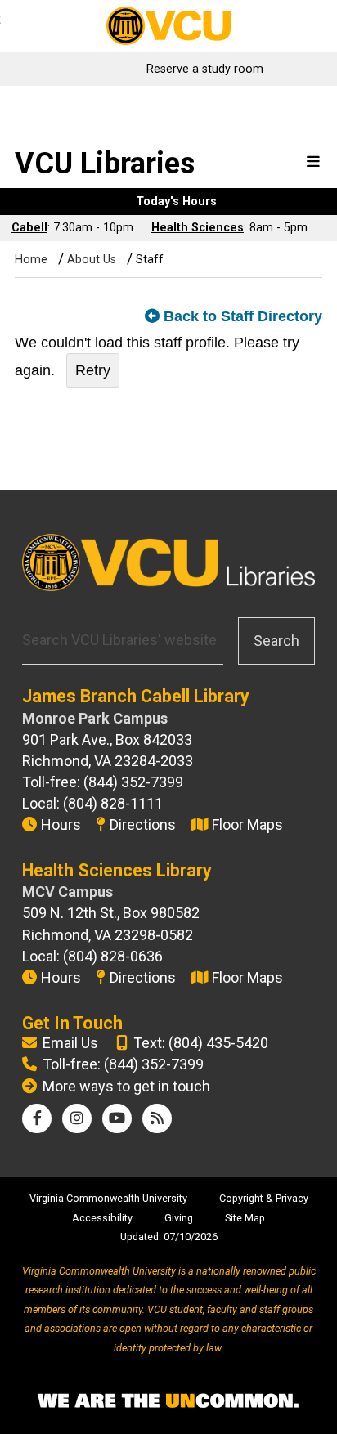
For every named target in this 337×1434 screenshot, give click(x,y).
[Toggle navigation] (313, 162)
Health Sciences (197, 228)
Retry (92, 370)
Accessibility (102, 1218)
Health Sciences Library (117, 870)
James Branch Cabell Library (135, 696)
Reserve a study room (204, 69)
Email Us (70, 1042)
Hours (61, 824)
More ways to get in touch (126, 1086)
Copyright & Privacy (263, 1198)
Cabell (29, 228)
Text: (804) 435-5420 (200, 1042)
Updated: (140, 1236)
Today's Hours (176, 201)
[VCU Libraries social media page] (37, 1118)
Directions (143, 824)
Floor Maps (247, 824)
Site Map (245, 1218)
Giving (178, 1218)
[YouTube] (117, 1118)
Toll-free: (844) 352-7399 (123, 1064)
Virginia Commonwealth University (108, 1198)
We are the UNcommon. (168, 1401)
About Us (91, 260)
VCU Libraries (105, 163)
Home (31, 260)
